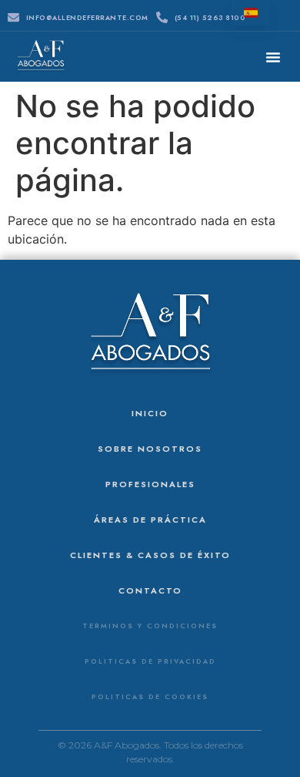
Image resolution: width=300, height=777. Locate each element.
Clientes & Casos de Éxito (150, 555)
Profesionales (150, 484)
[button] (273, 57)
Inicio (150, 413)
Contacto (150, 590)
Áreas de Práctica (150, 519)
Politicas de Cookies (150, 696)
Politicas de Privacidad (150, 661)
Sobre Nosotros (150, 448)
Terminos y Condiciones (150, 626)
